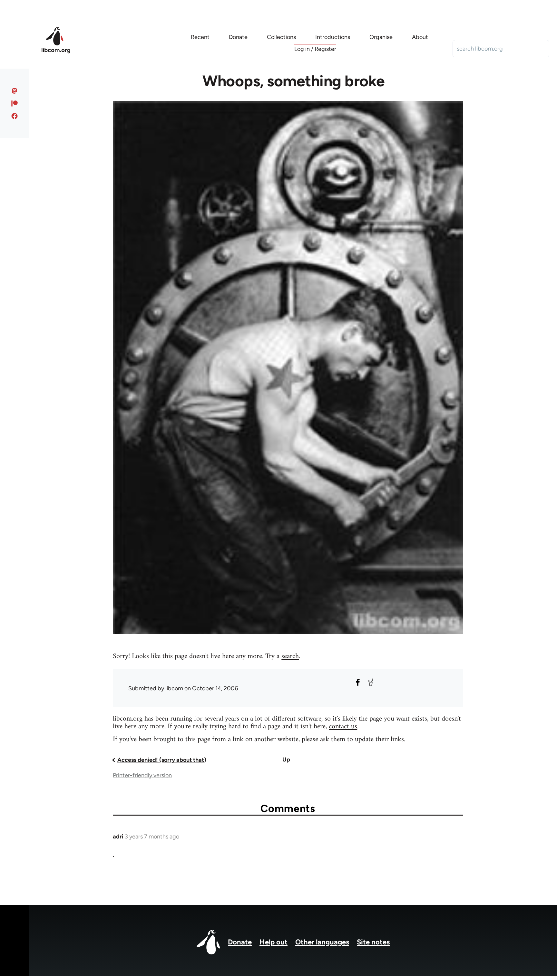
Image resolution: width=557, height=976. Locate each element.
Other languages (322, 942)
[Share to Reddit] (371, 682)
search (290, 656)
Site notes (373, 942)
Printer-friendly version (142, 775)
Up (286, 759)
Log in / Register (315, 49)
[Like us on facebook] (15, 116)
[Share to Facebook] (358, 682)
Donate (240, 942)
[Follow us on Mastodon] (15, 91)
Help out (273, 942)
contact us (343, 726)
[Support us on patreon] (15, 103)
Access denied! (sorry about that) (161, 759)
